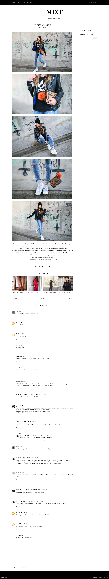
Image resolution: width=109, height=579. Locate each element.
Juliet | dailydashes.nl (25, 422)
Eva (17, 311)
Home (13, 2)
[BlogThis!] (39, 266)
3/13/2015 (49, 490)
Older (69, 298)
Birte (18, 535)
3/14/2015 (22, 535)
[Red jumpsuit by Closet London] (35, 283)
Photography (21, 2)
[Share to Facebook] (46, 266)
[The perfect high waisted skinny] (50, 283)
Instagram (47, 259)
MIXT (54, 12)
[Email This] (36, 266)
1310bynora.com (26, 412)
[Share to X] (42, 266)
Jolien (18, 356)
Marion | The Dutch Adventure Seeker (31, 490)
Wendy (18, 472)
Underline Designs (103, 577)
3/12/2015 (21, 311)
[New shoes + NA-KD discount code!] (19, 283)
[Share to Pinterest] (49, 266)
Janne (18, 447)
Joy (17, 367)
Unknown (20, 323)
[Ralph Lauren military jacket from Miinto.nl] (65, 283)
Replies (19, 433)
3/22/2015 (47, 435)
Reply (17, 316)
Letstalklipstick (23, 524)
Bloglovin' (55, 259)
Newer (15, 298)
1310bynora (20, 406)
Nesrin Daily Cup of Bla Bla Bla (29, 394)
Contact (29, 2)
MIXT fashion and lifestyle (31, 435)
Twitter (42, 259)
